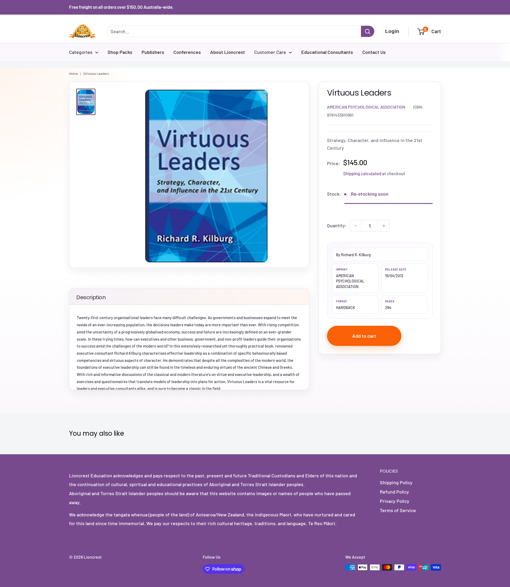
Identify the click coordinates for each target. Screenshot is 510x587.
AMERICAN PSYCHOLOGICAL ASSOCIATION (366, 106)
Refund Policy (394, 492)
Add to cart (364, 336)
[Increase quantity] (383, 226)
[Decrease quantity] (355, 226)
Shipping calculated (362, 173)
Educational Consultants (327, 52)
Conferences (187, 52)
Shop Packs (120, 52)
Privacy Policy (394, 501)
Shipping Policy (396, 482)
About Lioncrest (227, 52)
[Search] (367, 31)
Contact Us (374, 52)
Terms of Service (398, 510)
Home (73, 73)
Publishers (153, 52)
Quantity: (337, 226)
